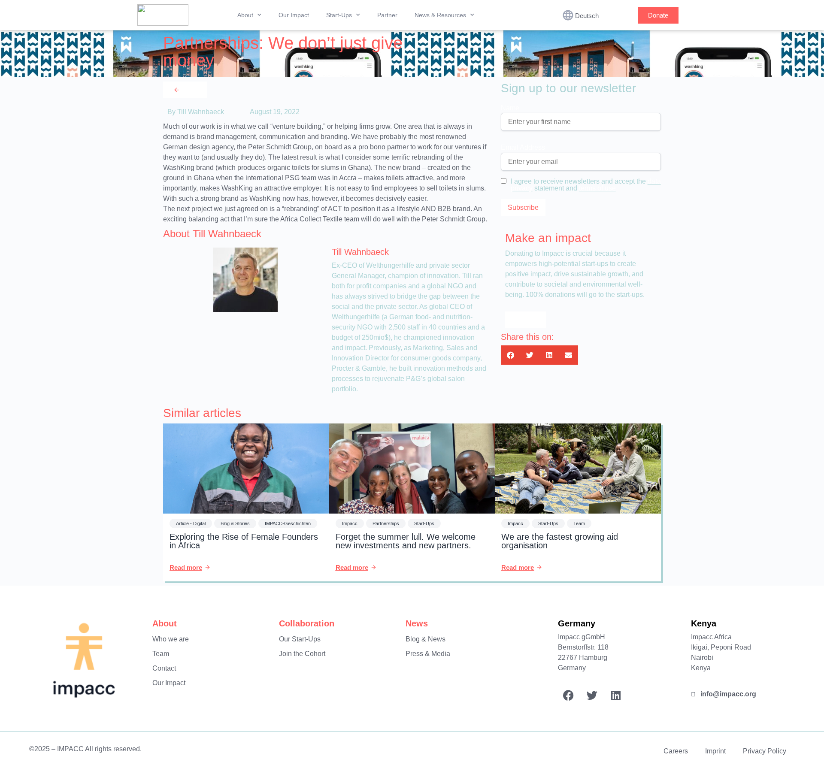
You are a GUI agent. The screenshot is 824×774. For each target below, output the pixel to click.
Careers (675, 751)
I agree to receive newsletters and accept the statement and (586, 185)
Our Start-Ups (300, 639)
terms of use (597, 188)
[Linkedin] (616, 695)
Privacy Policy (764, 751)
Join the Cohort (302, 653)
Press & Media (428, 653)
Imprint (715, 751)
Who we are (170, 639)
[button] (510, 355)
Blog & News (425, 639)
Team (160, 653)
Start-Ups (339, 15)
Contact (164, 668)
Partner (387, 15)
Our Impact (294, 15)
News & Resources (440, 15)
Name (510, 108)
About (245, 15)
